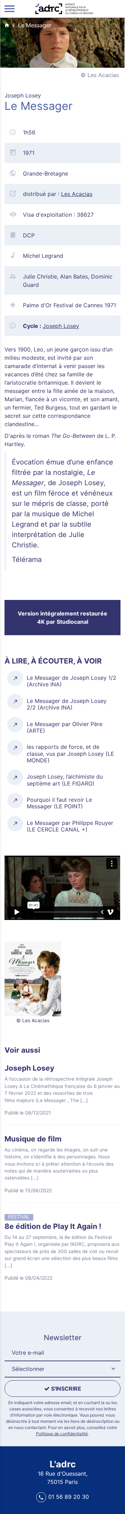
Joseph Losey (61, 325)
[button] (62, 1369)
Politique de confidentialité (62, 1433)
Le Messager (34, 25)
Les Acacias (76, 193)
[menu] (10, 9)
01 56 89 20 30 (68, 1496)
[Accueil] (64, 8)
